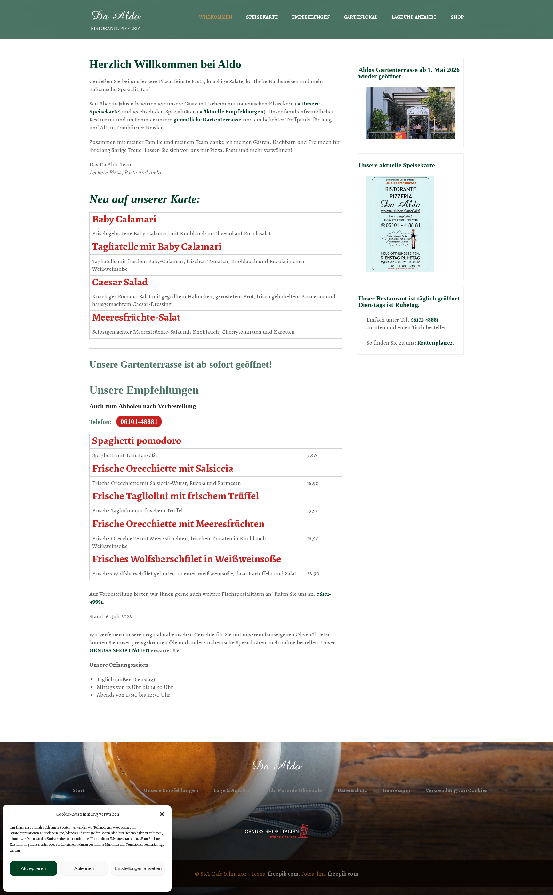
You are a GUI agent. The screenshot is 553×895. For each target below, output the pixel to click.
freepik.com (283, 873)
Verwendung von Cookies (55, 883)
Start (79, 790)
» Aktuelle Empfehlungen (231, 111)
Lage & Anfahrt (231, 790)
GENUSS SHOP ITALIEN (119, 650)
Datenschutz (352, 790)
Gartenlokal (360, 17)
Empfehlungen (311, 17)
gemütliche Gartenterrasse (207, 119)
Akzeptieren (33, 868)
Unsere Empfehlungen (144, 390)
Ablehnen (84, 868)
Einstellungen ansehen (138, 868)
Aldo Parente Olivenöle (293, 790)
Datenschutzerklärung (99, 883)
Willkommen (215, 17)
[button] (162, 814)
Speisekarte (262, 17)
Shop (457, 17)
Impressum (132, 883)
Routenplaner (435, 342)
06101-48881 (139, 421)
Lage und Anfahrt (414, 17)
